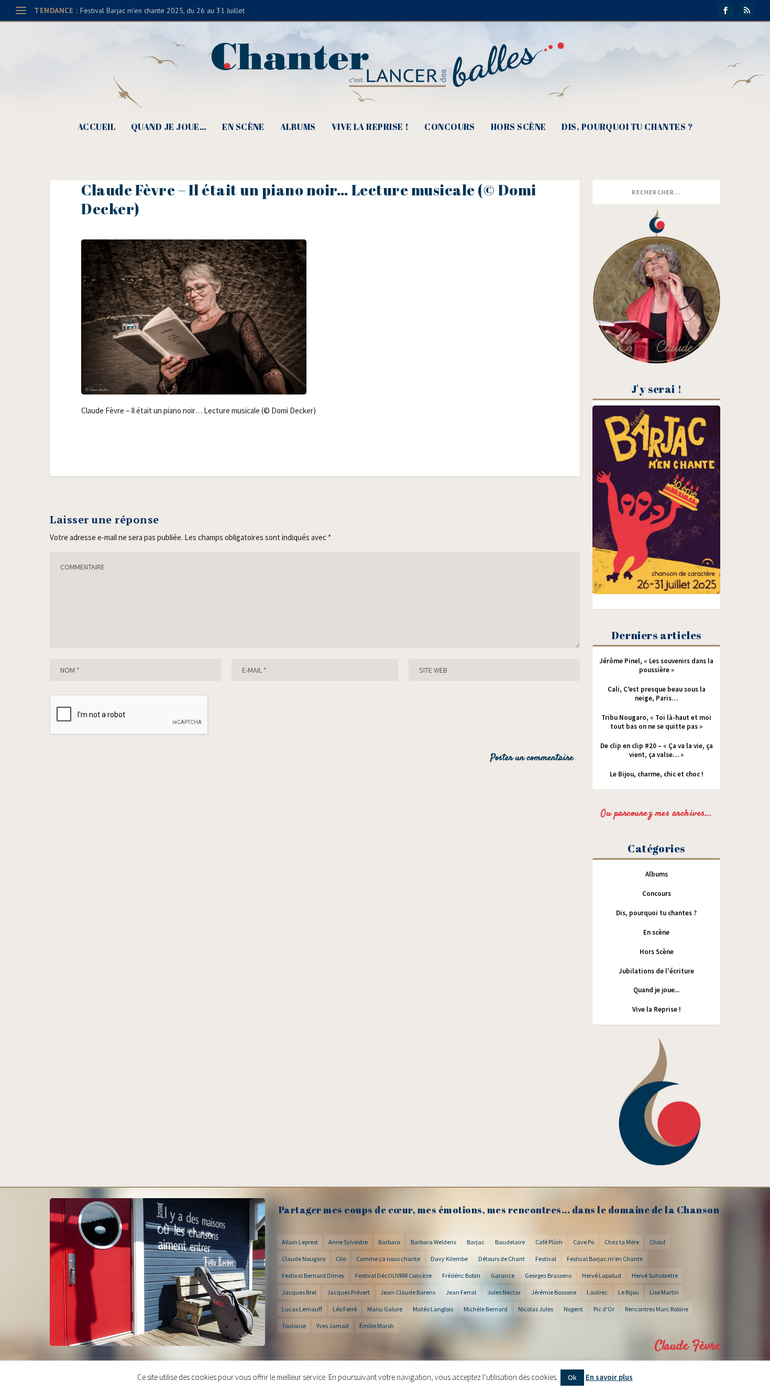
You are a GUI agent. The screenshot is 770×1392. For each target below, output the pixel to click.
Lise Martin (664, 1292)
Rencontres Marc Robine (656, 1309)
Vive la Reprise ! (370, 128)
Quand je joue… (168, 128)
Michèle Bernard (486, 1309)
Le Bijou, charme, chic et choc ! (656, 774)
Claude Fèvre (687, 1346)
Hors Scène (518, 128)
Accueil (96, 128)
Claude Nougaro (303, 1259)
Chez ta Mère (621, 1242)
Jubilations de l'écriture (656, 971)
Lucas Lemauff (302, 1309)
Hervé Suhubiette (655, 1275)
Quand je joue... (656, 989)
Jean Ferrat (461, 1292)
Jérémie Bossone (553, 1292)
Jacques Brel (299, 1292)
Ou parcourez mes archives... (656, 813)
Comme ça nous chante (388, 1259)
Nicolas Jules (535, 1309)
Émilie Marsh (376, 1326)
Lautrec (597, 1292)
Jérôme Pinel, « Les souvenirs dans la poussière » (656, 665)
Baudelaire (510, 1242)
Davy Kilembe (449, 1259)
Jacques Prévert (348, 1292)
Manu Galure (384, 1309)
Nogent (573, 1309)
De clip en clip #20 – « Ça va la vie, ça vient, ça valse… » (656, 750)
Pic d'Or (603, 1309)
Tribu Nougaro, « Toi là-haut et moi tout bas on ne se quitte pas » (656, 722)
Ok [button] (572, 1377)
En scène (243, 128)
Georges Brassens (548, 1275)
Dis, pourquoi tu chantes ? (627, 128)
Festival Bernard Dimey (313, 1275)
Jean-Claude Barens (407, 1292)
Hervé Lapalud (601, 1275)
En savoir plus (609, 1377)
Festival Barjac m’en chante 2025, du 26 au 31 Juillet (162, 10)
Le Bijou (628, 1292)
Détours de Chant (501, 1259)
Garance (502, 1275)
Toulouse (294, 1326)
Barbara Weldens (433, 1242)
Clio (341, 1259)
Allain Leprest (300, 1242)
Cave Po (583, 1242)
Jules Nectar (504, 1292)
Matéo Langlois (433, 1309)
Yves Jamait (332, 1326)
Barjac (476, 1242)
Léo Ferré (345, 1309)
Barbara (389, 1242)
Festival (545, 1259)
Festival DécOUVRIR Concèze (393, 1275)
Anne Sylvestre (348, 1242)
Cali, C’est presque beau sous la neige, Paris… (657, 694)
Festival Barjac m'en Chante (605, 1259)
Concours (449, 128)
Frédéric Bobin (461, 1275)
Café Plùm (549, 1242)
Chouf (657, 1242)
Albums (298, 128)
